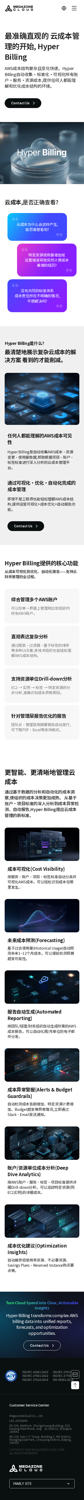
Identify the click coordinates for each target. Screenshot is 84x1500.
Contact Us (20, 103)
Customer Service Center (29, 1405)
